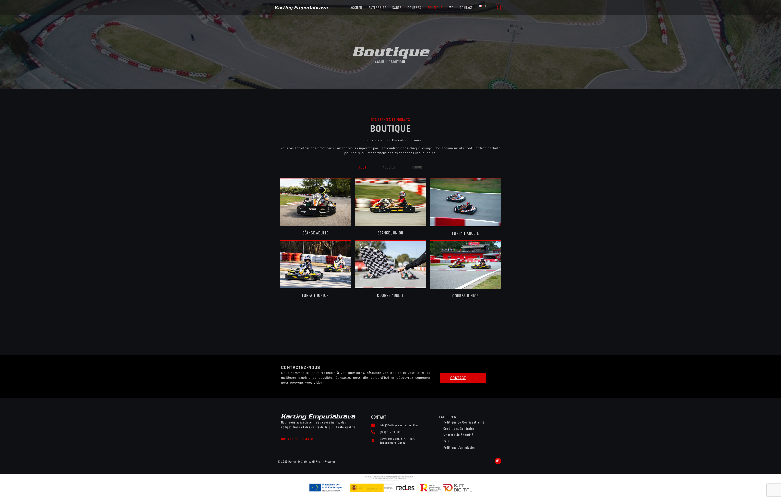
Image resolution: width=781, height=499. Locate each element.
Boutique (435, 7)
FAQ (451, 7)
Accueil (356, 7)
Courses (414, 7)
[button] (483, 6)
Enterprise (377, 7)
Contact (466, 7)
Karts (397, 7)
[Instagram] (498, 461)
